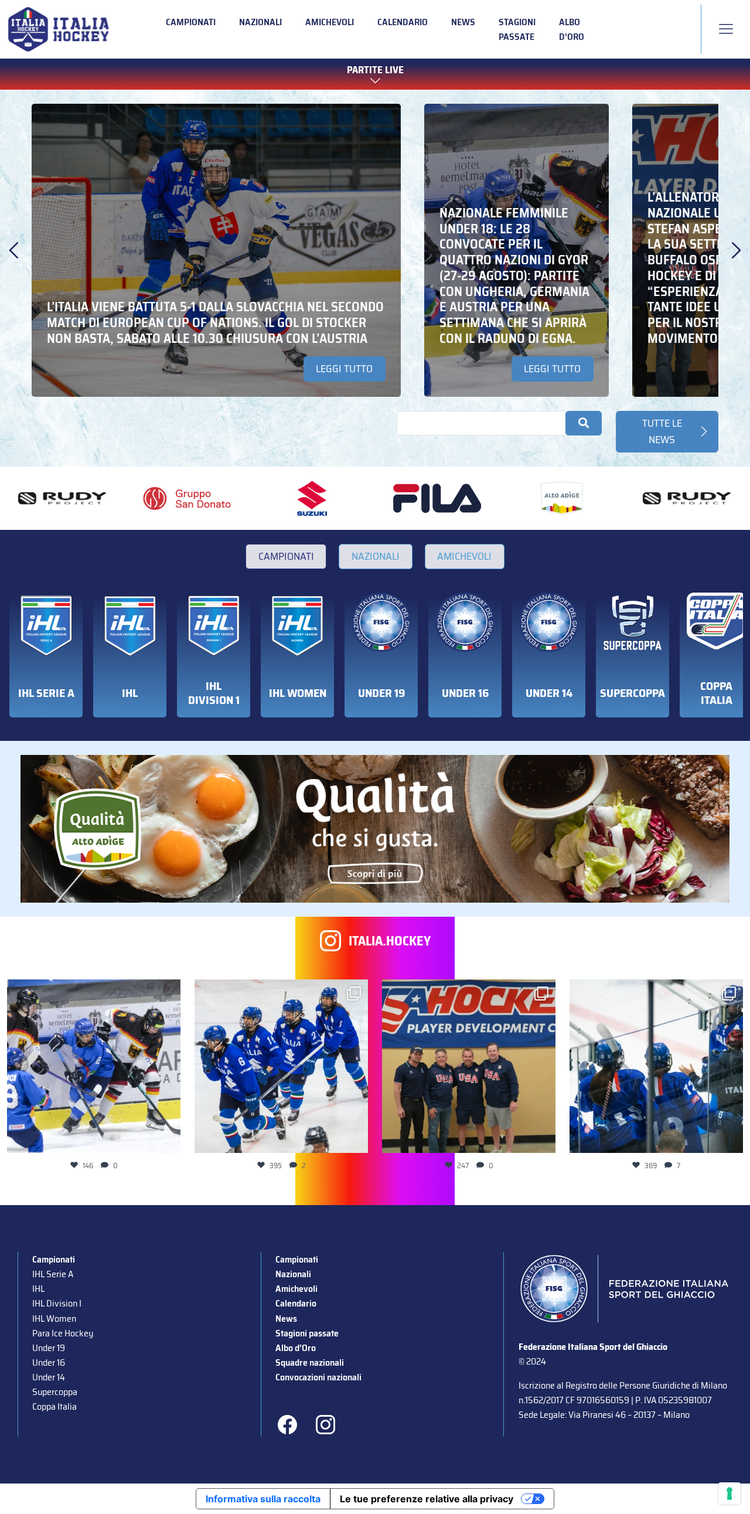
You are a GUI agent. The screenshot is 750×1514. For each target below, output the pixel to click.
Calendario (402, 22)
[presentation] (13, 250)
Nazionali (260, 22)
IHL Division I (56, 1303)
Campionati (191, 22)
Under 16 (48, 1362)
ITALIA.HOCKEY (390, 941)
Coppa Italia (54, 1406)
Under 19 (48, 1348)
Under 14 (48, 1377)
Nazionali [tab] (376, 556)
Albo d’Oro (571, 29)
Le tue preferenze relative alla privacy (426, 1499)
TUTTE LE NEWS (662, 431)
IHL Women (54, 1318)
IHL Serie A (52, 1274)
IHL (38, 1288)
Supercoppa (54, 1391)
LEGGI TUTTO (344, 368)
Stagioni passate (517, 29)
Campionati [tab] (286, 556)
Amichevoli (329, 22)
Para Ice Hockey (62, 1333)
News (463, 22)
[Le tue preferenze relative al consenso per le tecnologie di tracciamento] (729, 1493)
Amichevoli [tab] (464, 556)
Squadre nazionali (309, 1362)
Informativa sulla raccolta (263, 1499)
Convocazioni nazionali (318, 1377)
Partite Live (375, 70)
